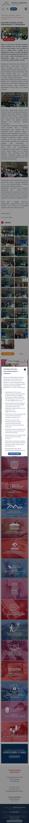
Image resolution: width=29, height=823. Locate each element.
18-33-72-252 (21, 399)
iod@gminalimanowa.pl (10, 411)
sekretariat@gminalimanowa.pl (14, 400)
